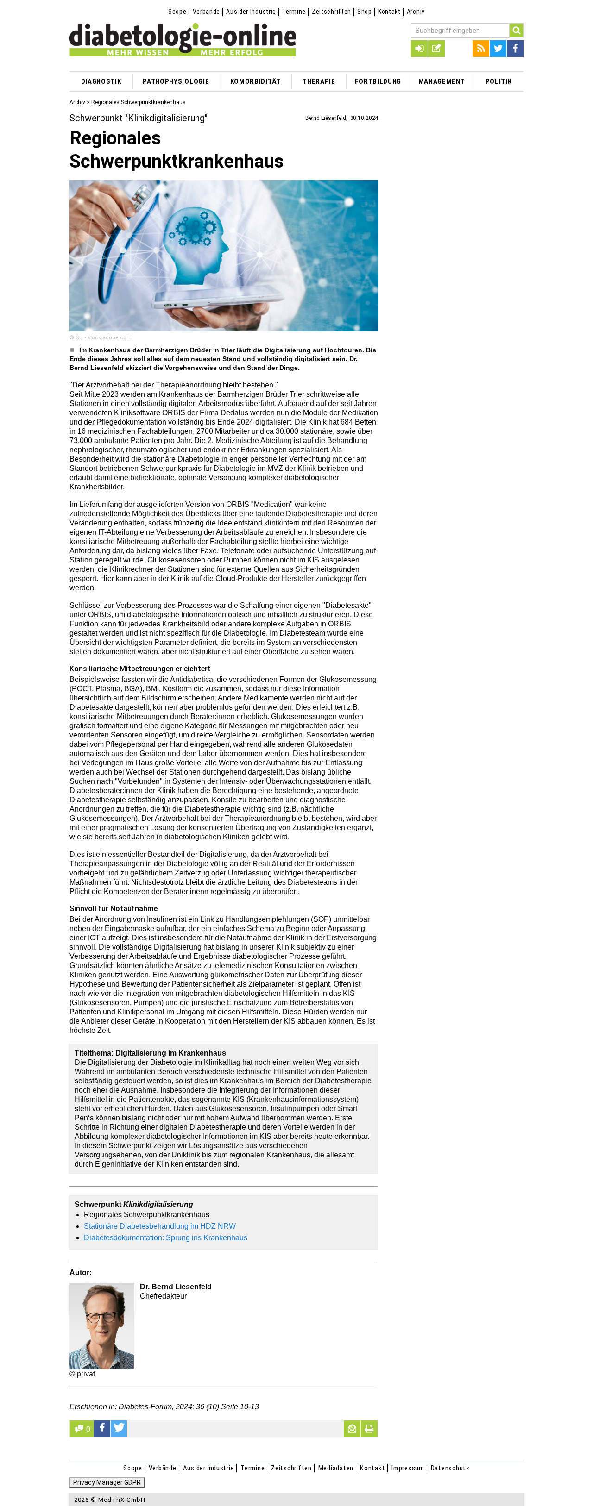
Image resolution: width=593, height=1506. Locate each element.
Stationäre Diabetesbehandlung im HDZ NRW (160, 1226)
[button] (102, 1428)
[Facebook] (515, 48)
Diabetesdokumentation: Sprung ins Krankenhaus (165, 1238)
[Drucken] (369, 1428)
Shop (364, 11)
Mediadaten (336, 1468)
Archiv (416, 11)
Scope (177, 11)
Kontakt (389, 11)
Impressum (407, 1468)
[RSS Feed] (481, 48)
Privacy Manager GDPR (107, 1482)
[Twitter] (498, 48)
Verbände (207, 11)
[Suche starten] (517, 30)
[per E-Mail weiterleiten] (352, 1428)
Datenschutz (450, 1468)
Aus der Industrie (251, 11)
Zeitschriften (331, 11)
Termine (294, 11)
